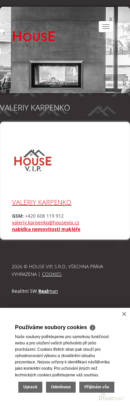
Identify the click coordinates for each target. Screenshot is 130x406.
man (48, 291)
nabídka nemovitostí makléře (46, 229)
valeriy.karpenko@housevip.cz (45, 222)
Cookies (52, 274)
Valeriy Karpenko (41, 202)
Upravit (30, 387)
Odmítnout (61, 387)
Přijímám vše (96, 387)
